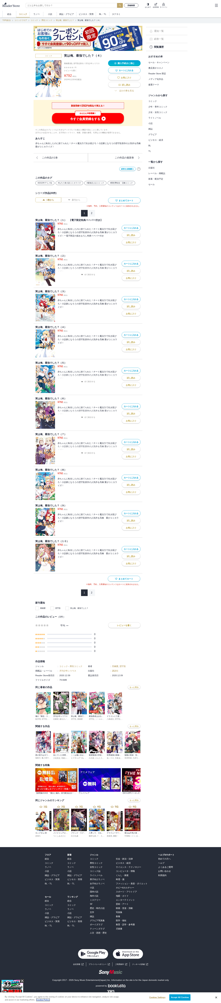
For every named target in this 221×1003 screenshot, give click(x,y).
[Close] (216, 997)
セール (151, 184)
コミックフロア (20, 20)
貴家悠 (109, 836)
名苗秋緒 (128, 758)
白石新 (91, 758)
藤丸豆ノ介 (64, 719)
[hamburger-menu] (216, 5)
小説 (150, 123)
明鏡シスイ (65, 758)
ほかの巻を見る (126, 90)
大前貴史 (56, 758)
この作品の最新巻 (124, 157)
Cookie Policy (43, 1000)
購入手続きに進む (126, 63)
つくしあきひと (59, 836)
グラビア (152, 134)
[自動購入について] (139, 169)
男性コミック (46, 20)
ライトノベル (154, 118)
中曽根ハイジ (129, 836)
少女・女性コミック (157, 112)
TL (149, 151)
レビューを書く (70, 70)
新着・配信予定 (155, 179)
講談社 (115, 671)
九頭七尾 (136, 758)
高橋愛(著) (68, 63)
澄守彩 (58, 608)
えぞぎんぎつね (77, 758)
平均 (62, 625)
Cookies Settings (157, 997)
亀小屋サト (46, 758)
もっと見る (134, 687)
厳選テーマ (153, 84)
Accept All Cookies (180, 997)
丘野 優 (139, 836)
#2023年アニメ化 (45, 183)
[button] (140, 964)
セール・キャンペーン (158, 62)
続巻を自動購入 (127, 169)
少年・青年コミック (157, 106)
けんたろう (99, 758)
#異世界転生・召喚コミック (121, 183)
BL (149, 145)
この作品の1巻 (50, 157)
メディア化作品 (155, 79)
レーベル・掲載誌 (156, 173)
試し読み (126, 85)
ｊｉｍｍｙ (99, 719)
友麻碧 (56, 719)
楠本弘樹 (92, 836)
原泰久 (38, 836)
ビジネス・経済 (155, 140)
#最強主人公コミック (95, 183)
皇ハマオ (110, 758)
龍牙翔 (38, 719)
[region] (110, 997)
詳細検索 (131, 5)
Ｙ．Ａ (99, 836)
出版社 (151, 168)
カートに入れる (126, 70)
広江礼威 (74, 836)
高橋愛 (43, 608)
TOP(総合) (6, 20)
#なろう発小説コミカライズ (69, 183)
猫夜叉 (38, 758)
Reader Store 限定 (157, 73)
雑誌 (150, 129)
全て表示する (89, 275)
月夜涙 (117, 758)
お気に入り (126, 77)
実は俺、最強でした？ (65, 20)
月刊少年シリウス (92, 63)
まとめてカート (126, 200)
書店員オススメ (155, 68)
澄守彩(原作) (78, 63)
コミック (34, 20)
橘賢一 (115, 836)
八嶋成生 (110, 719)
